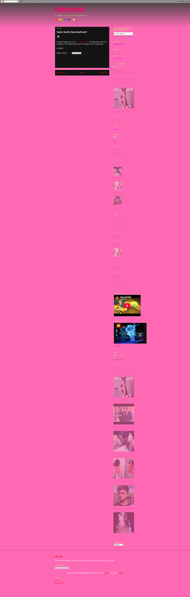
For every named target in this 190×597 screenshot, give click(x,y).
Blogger (120, 573)
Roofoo (107, 573)
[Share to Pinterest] (80, 53)
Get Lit (116, 129)
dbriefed (69, 9)
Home (82, 73)
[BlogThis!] (75, 53)
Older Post (103, 73)
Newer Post (61, 73)
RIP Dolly (59, 557)
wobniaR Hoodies (119, 44)
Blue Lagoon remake (82, 42)
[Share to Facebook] (78, 53)
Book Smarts (118, 58)
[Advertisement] (82, 63)
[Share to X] (77, 53)
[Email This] (73, 53)
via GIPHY (117, 346)
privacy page (59, 583)
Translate (129, 36)
